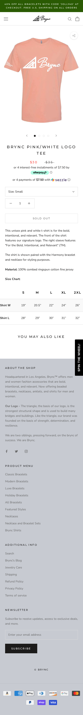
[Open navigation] (6, 18)
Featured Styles (15, 509)
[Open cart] (77, 19)
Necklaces (11, 516)
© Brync (41, 669)
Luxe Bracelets (14, 488)
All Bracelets (13, 502)
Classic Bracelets (16, 474)
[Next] (56, 136)
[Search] (70, 19)
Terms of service (16, 595)
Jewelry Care (13, 567)
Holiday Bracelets (16, 495)
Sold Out (41, 218)
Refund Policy (14, 581)
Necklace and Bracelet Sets (23, 523)
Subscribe (21, 648)
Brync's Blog (13, 560)
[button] (41, 180)
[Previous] (26, 136)
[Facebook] (6, 451)
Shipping (11, 574)
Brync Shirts (13, 530)
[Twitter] (16, 451)
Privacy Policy (14, 588)
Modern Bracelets (16, 481)
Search (9, 553)
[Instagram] (26, 451)
